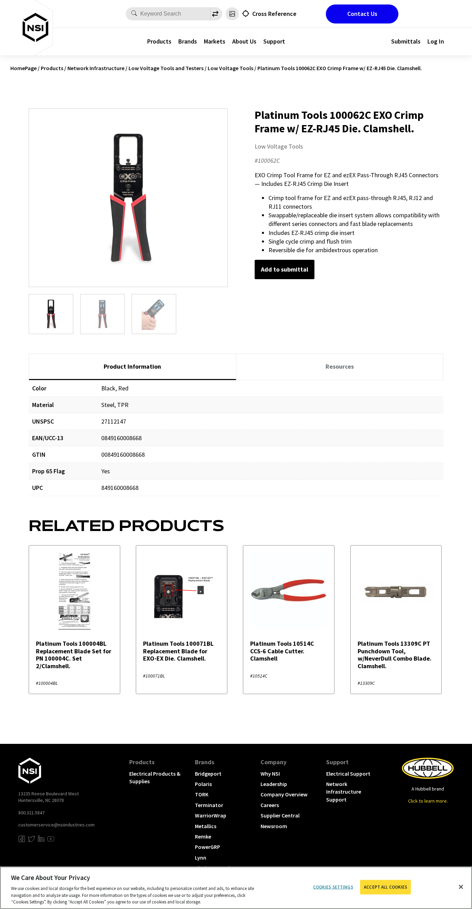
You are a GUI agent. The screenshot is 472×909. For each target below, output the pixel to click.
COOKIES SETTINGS (333, 887)
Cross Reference (274, 14)
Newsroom (274, 826)
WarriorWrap (210, 815)
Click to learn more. (428, 801)
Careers (270, 805)
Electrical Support (348, 773)
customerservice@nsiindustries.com (56, 825)
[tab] (132, 367)
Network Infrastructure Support (343, 791)
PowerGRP (207, 846)
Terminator (209, 805)
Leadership (274, 783)
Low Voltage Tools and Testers (166, 68)
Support (274, 41)
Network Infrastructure (95, 68)
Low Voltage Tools (230, 68)
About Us (244, 41)
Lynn (200, 857)
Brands (187, 41)
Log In (435, 41)
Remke (203, 836)
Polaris (203, 783)
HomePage (23, 68)
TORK (201, 794)
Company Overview (284, 794)
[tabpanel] (236, 443)
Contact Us (362, 14)
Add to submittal (284, 269)
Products (159, 41)
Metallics (205, 826)
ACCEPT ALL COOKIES (385, 887)
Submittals (406, 41)
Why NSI (270, 773)
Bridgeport (208, 773)
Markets (214, 41)
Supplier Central (280, 815)
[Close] (461, 886)
